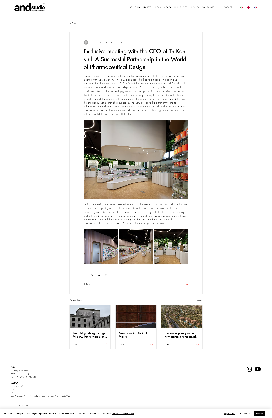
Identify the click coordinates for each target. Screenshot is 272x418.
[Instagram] (249, 369)
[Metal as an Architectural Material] (136, 316)
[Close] (268, 413)
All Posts (72, 23)
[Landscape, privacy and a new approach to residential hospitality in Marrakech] (182, 316)
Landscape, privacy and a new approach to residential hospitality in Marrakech (180, 334)
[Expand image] (101, 246)
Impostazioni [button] (229, 413)
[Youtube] (258, 369)
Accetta (259, 413)
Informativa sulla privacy (123, 413)
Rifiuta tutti (245, 413)
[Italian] (241, 7)
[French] (255, 7)
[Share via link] (105, 275)
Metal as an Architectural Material (133, 334)
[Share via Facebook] (85, 275)
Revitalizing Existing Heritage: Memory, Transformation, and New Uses (89, 334)
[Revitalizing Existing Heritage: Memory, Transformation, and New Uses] (90, 316)
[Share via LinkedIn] (98, 275)
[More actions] (186, 42)
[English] (248, 7)
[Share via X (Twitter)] (92, 275)
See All (200, 299)
